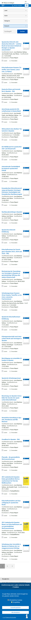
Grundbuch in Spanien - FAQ (11, 439)
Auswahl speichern (16, 607)
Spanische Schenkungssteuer (11, 378)
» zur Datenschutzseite (9, 617)
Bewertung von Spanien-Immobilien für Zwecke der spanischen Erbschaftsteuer (12, 398)
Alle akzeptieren (15, 612)
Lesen (5, 61)
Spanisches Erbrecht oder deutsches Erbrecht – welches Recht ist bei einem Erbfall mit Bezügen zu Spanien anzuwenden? (11, 46)
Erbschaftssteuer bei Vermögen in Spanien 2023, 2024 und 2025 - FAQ (12, 251)
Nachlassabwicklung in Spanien (12, 212)
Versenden (14, 61)
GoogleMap (16, 602)
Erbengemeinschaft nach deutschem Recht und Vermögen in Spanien (12, 338)
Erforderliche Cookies (15, 600)
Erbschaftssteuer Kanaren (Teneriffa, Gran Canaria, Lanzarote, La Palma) (12, 69)
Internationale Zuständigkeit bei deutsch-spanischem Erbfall (11, 168)
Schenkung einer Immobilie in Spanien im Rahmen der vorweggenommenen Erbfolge (11, 546)
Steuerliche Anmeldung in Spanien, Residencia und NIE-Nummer (12, 419)
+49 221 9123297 (18, 5)
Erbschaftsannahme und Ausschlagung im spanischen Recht (11, 502)
